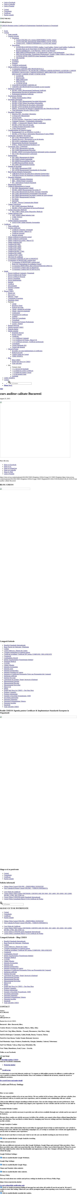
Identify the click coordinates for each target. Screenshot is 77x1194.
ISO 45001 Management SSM (21, 168)
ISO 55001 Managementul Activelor (23, 197)
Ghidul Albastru (9, 665)
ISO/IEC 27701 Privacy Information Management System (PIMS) (33, 134)
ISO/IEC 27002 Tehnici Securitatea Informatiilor (27, 103)
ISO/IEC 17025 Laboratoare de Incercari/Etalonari (28, 208)
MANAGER (20, 78)
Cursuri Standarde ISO (19, 345)
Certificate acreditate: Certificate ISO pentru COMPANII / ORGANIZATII (28, 654)
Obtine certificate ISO (15, 242)
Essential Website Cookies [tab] (9, 1109)
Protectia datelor (13, 329)
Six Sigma (15, 199)
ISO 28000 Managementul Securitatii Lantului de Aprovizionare (32, 195)
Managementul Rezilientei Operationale (24, 143)
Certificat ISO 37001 (14, 249)
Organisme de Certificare (20, 315)
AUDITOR (19, 76)
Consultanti (15, 320)
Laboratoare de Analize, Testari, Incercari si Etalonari (21, 679)
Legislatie (15, 376)
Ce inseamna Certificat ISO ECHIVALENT (26, 269)
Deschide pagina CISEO (10, 1060)
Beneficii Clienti (17, 305)
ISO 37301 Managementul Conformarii (24, 154)
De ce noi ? (11, 295)
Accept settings (5, 1185)
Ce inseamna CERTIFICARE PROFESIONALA (28, 69)
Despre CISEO (9, 291)
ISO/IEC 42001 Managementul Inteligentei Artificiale (29, 90)
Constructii (7, 656)
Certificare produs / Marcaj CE (21, 231)
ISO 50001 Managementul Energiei (23, 164)
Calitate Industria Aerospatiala (17, 220)
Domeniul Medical (10, 661)
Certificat (11, 284)
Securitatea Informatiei (15, 99)
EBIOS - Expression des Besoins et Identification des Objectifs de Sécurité (35, 108)
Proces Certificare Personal (16, 277)
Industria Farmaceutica (11, 670)
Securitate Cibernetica (15, 112)
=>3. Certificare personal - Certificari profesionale (28, 342)
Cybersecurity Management (20, 116)
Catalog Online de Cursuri (20, 354)
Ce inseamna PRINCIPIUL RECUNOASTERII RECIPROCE (32, 266)
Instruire (10, 282)
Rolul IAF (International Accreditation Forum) (26, 264)
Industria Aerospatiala (11, 667)
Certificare (7, 13)
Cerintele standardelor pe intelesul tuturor (17, 652)
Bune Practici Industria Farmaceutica (19, 172)
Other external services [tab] (8, 1142)
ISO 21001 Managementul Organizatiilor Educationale (29, 193)
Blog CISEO (16, 360)
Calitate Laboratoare (14, 204)
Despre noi (11, 293)
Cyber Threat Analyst (19, 128)
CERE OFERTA (17, 356)
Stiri (1, 389)
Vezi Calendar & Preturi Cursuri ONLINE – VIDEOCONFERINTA (26, 888)
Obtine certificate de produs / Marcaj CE (21, 240)
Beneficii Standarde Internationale (14, 645)
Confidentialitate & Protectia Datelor (19, 130)
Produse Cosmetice (10, 692)
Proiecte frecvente (17, 307)
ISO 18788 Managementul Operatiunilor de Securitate (29, 170)
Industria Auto (8, 669)
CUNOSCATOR (21, 83)
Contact (6, 380)
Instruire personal (17, 235)
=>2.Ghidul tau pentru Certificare (22, 371)
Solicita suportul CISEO (15, 327)
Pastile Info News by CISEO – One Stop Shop (19, 690)
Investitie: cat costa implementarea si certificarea (27, 351)
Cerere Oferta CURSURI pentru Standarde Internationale (22, 897)
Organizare (15, 38)
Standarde (15, 60)
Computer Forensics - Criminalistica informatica (27, 121)
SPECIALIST (20, 81)
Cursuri (6, 9)
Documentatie (12, 286)
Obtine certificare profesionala (17, 67)
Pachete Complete (13, 287)
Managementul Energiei (11, 681)
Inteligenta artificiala (10, 676)
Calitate (6, 649)
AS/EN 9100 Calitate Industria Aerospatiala (26, 222)
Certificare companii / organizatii (22, 230)
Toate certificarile (13, 226)
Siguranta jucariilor (10, 703)
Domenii (15, 63)
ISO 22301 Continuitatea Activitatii (23, 141)
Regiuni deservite (13, 325)
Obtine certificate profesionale (17, 239)
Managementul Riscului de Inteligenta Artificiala (27, 92)
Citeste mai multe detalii (14, 1080)
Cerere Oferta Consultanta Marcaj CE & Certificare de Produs (23, 899)
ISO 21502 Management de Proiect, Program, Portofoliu (30, 192)
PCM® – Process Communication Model (25, 202)
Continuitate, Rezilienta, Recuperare (19, 136)
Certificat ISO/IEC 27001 (16, 251)
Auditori (14, 316)
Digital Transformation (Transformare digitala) (18, 660)
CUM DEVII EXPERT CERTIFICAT (24, 85)
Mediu (6, 688)
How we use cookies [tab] (6, 1093)
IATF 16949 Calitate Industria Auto (23, 215)
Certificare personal (18, 233)
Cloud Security (17, 117)
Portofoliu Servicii (18, 333)
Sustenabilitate (12, 155)
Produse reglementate (11, 694)
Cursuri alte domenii (18, 347)
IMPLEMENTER (22, 79)
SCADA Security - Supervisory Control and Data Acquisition (31, 119)
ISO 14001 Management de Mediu (23, 157)
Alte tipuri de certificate (15, 257)
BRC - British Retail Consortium (22, 181)
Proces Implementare (14, 280)
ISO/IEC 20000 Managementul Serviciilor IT (26, 190)
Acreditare (15, 61)
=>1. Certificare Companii (20, 338)
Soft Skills (15, 201)
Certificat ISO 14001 (14, 246)
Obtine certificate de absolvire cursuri (20, 237)
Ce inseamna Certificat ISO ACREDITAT (25, 267)
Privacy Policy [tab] (5, 1175)
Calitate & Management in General (19, 186)
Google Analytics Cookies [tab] (8, 1124)
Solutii (6, 271)
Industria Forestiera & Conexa (13, 672)
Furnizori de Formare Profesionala (23, 322)
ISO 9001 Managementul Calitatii (22, 188)
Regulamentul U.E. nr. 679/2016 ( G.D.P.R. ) (26, 132)
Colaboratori (16, 313)
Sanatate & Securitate (15, 166)
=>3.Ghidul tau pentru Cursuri (21, 372)
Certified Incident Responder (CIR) (23, 126)
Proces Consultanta (14, 278)
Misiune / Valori (13, 296)
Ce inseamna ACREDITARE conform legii (22, 260)
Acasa (6, 31)
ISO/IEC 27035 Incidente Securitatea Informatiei (27, 107)
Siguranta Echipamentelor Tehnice (15, 701)
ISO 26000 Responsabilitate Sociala (23, 161)
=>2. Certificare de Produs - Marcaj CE (24, 340)
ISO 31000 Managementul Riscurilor (23, 150)
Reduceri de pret (17, 352)
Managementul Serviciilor (12, 685)
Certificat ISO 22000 (14, 253)
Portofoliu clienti (13, 300)
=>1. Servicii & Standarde (20, 369)
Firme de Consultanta (19, 318)
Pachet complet (9, 15)
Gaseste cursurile (13, 36)
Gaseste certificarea (14, 228)
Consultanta (8, 11)
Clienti (14, 304)
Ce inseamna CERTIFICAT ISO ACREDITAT (23, 258)
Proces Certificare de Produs (17, 275)
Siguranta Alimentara (14, 177)
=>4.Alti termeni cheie (19, 374)
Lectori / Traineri (17, 324)
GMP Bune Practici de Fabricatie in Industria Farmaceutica (30, 173)
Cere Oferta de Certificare (12, 892)
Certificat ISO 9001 (14, 244)
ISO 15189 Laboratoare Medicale (22, 206)
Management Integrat (14, 184)
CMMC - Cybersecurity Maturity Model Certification (29, 123)
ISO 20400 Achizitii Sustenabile (22, 159)
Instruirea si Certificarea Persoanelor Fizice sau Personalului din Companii (27, 674)
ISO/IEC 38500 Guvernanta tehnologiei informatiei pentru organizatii (34, 152)
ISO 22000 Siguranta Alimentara (22, 179)
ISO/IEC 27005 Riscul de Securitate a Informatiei (27, 105)
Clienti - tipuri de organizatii (21, 311)
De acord (3, 1080)
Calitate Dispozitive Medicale (17, 210)
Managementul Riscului (11, 683)
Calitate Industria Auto (15, 213)
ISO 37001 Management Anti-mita (23, 148)
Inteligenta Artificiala (14, 88)
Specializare (16, 45)
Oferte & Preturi (13, 349)
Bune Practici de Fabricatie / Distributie (16, 647)
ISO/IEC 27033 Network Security (23, 125)
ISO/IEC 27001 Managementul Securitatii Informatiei (29, 101)
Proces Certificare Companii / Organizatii (21, 273)
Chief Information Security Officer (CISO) (25, 110)
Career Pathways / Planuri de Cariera (15, 650)
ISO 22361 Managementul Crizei (22, 137)
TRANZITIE (20, 58)
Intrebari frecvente (10, 678)
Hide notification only (17, 1185)
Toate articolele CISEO (11, 707)
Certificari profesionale (19, 65)
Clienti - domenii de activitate (21, 309)
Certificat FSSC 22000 (15, 255)
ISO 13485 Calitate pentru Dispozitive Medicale (27, 211)
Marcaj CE (7, 687)
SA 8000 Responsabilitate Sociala (22, 163)
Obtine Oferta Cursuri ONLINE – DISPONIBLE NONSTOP (24, 886)
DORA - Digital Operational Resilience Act (26, 145)
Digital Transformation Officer (21, 98)
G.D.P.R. (7, 663)
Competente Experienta (15, 298)
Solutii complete (13, 331)
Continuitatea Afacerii (11, 658)
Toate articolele (17, 363)
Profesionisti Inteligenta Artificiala (22, 94)
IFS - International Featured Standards (24, 183)
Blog (9, 358)
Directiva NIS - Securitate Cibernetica (24, 114)
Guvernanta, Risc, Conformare (17, 146)
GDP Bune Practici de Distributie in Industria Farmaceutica (30, 175)
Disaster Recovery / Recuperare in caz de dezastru (28, 139)
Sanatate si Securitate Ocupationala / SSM (17, 696)
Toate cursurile (12, 34)
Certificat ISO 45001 (14, 248)
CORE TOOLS (17, 217)
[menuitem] (40, 9)
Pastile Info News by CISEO (21, 362)
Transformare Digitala (15, 96)
